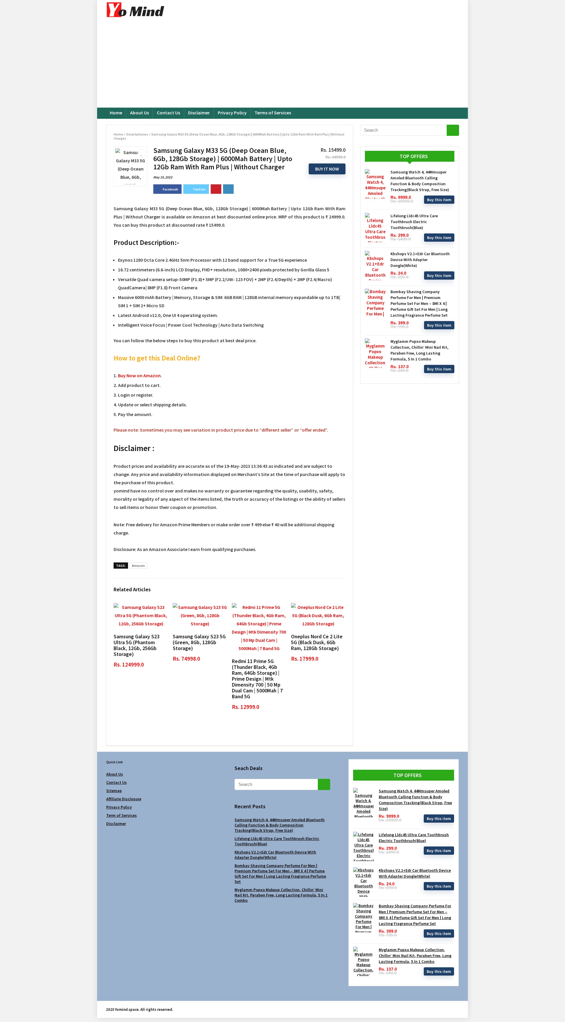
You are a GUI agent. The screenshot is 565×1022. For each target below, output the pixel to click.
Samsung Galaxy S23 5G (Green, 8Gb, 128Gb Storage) (199, 642)
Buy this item (439, 199)
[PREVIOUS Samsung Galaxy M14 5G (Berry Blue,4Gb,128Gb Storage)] (6, 1007)
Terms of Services (273, 113)
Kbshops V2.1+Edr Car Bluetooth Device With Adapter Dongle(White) (420, 259)
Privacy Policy (232, 113)
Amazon (138, 565)
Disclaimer (199, 113)
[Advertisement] (282, 63)
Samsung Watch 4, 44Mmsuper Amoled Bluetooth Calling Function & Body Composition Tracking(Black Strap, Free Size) (280, 825)
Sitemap (114, 790)
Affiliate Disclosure (123, 798)
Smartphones (137, 134)
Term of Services (121, 815)
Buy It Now (327, 169)
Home (116, 113)
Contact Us (168, 113)
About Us (139, 113)
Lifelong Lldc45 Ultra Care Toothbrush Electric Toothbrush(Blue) (414, 221)
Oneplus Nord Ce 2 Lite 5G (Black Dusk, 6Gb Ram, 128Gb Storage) (317, 642)
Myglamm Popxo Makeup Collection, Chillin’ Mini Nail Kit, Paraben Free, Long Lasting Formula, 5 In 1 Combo (281, 895)
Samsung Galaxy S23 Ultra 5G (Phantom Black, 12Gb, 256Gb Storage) (136, 645)
